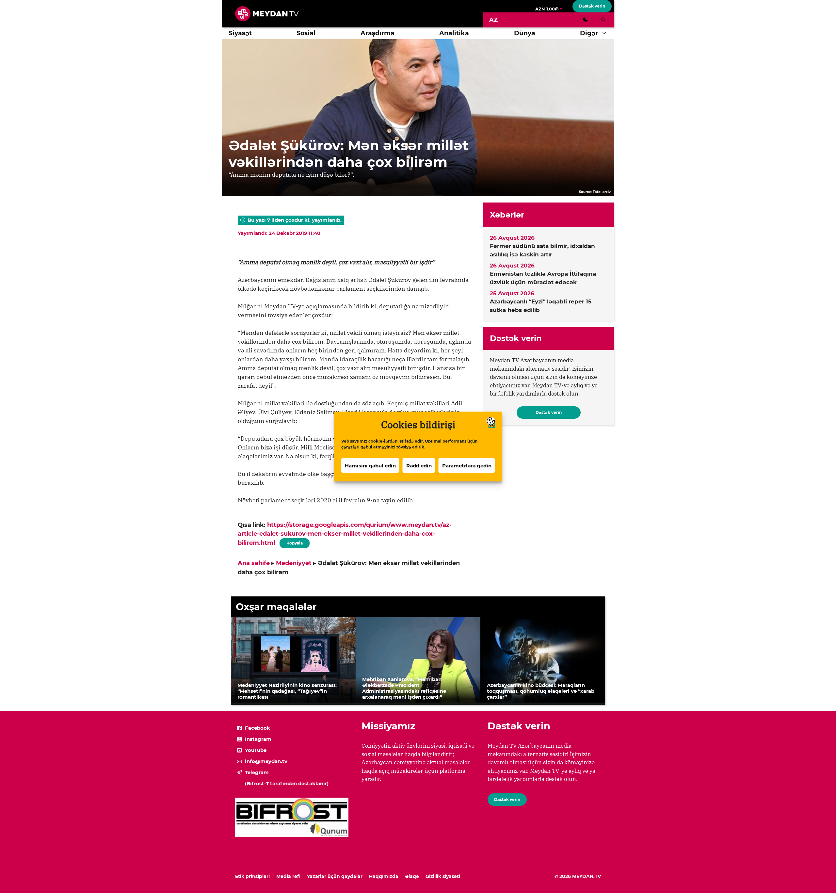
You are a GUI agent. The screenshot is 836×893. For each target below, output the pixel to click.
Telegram (257, 772)
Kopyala (294, 541)
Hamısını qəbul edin (370, 465)
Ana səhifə (254, 563)
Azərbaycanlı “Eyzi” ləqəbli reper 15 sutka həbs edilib (540, 305)
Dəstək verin (592, 6)
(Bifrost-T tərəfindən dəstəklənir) (287, 783)
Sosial (306, 33)
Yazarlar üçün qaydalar (334, 876)
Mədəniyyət (294, 563)
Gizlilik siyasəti (443, 876)
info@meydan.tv (266, 761)
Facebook (257, 728)
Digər (589, 33)
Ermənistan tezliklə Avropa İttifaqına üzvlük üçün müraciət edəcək (543, 277)
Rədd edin (419, 465)
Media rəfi (288, 876)
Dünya (524, 33)
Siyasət (240, 33)
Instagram (258, 739)
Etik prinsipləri (252, 876)
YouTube (255, 750)
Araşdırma (377, 33)
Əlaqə (412, 876)
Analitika (454, 33)
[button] (606, 33)
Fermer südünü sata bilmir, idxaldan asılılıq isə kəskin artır (542, 250)
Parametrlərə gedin (466, 465)
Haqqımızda (383, 876)
